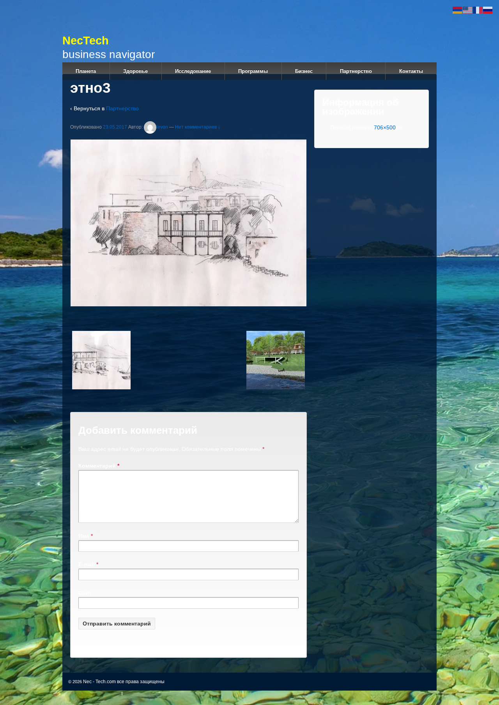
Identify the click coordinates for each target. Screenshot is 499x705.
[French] (478, 10)
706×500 (385, 127)
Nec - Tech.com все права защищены (123, 681)
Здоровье (135, 71)
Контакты (411, 71)
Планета (86, 71)
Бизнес (304, 71)
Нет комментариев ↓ (197, 127)
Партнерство (356, 71)
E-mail (86, 564)
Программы (253, 71)
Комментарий (98, 466)
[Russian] (488, 10)
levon (162, 127)
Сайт (85, 593)
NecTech (133, 40)
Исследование (193, 71)
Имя (83, 536)
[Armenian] (458, 10)
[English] (468, 10)
